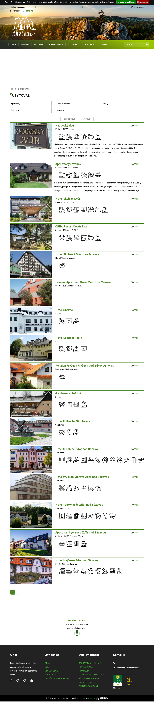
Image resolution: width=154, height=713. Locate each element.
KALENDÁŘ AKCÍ (90, 45)
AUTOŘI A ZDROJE (53, 675)
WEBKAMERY (73, 45)
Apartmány (15, 104)
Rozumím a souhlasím (125, 2)
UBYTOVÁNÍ (39, 45)
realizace (91, 698)
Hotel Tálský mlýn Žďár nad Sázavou (79, 504)
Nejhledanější (69, 119)
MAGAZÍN (25, 45)
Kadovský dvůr (65, 125)
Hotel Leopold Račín (69, 337)
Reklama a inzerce (77, 620)
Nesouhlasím (142, 2)
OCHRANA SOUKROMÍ (88, 686)
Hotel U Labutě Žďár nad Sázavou (77, 449)
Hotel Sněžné (64, 310)
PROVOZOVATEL (86, 667)
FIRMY (47, 663)
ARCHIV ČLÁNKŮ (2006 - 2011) (92, 663)
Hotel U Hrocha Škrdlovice (73, 421)
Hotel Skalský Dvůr (67, 198)
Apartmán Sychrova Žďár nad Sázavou (80, 532)
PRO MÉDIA (84, 671)
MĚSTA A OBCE (51, 671)
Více (136, 126)
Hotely (105, 104)
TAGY (47, 667)
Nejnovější (85, 119)
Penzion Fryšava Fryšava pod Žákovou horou (85, 365)
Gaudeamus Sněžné (68, 393)
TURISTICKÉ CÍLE (56, 45)
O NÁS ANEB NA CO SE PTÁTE (91, 675)
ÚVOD (13, 45)
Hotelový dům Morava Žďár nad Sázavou (82, 477)
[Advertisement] (77, 67)
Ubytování (23, 89)
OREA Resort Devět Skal (71, 226)
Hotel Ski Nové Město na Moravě (77, 254)
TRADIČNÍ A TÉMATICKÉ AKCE (58, 678)
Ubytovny (60, 110)
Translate (29, 11)
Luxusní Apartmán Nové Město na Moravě (83, 282)
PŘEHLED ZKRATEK (87, 682)
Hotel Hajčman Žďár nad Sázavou (77, 560)
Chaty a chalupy (63, 104)
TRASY (104, 45)
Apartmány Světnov (68, 164)
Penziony (15, 110)
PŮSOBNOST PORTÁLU (89, 678)
